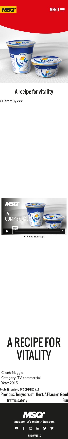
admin (20, 101)
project (15, 389)
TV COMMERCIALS (29, 389)
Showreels (34, 436)
